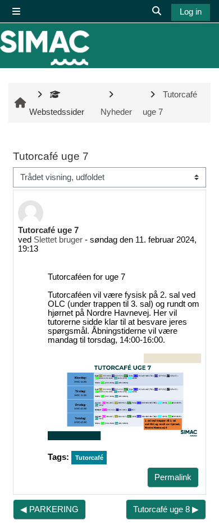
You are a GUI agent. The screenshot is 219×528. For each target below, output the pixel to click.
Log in (191, 11)
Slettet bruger (58, 239)
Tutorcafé (89, 457)
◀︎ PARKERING (49, 509)
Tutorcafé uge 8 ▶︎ (166, 509)
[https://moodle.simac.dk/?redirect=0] (44, 47)
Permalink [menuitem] (172, 477)
